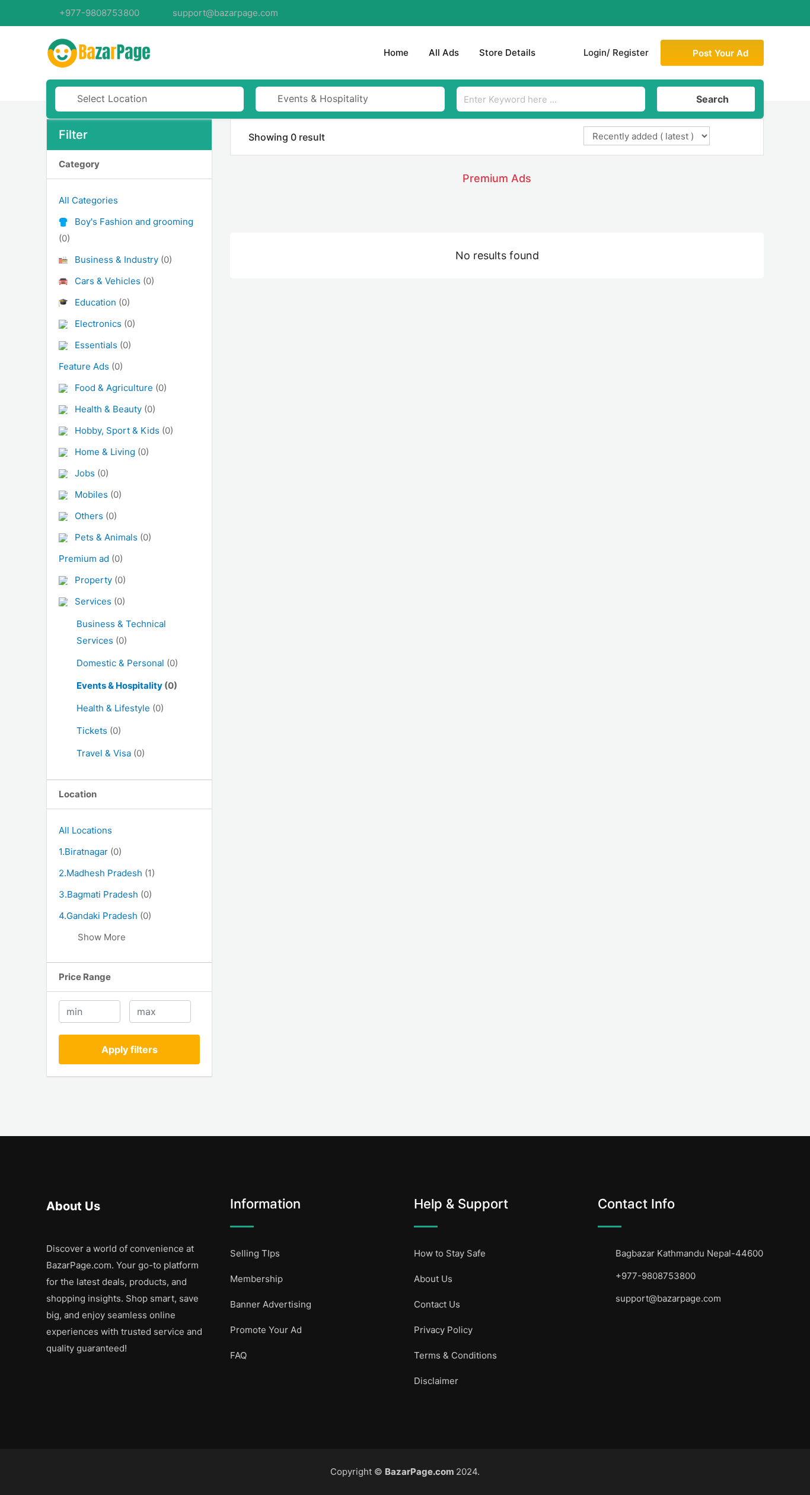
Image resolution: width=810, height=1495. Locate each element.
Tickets (98, 730)
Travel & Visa (110, 753)
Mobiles (98, 494)
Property (100, 580)
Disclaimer (436, 1380)
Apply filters (129, 1049)
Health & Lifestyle (120, 708)
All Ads (444, 52)
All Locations (85, 830)
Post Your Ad (720, 53)
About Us (433, 1278)
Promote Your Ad (266, 1329)
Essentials (103, 345)
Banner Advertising (270, 1304)
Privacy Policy (443, 1329)
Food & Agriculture (121, 387)
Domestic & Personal (127, 663)
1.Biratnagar (90, 851)
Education (102, 302)
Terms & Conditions (455, 1355)
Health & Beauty (115, 409)
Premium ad (91, 558)
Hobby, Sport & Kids (124, 430)
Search (712, 99)
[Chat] (557, 52)
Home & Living (112, 451)
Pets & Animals (113, 537)
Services (100, 601)
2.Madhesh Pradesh (107, 873)
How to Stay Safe (450, 1253)
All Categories (88, 200)
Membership (256, 1278)
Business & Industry (123, 259)
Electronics (105, 323)
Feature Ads (91, 366)
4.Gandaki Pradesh (105, 915)
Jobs (92, 473)
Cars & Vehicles (114, 281)
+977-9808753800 (99, 12)
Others (96, 515)
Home (396, 52)
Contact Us (437, 1304)
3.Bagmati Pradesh (105, 894)
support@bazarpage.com (225, 12)
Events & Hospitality (126, 685)
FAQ (238, 1355)
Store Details (507, 52)
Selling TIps (255, 1253)
